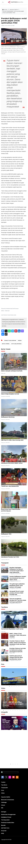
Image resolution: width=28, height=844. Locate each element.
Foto (2, 664)
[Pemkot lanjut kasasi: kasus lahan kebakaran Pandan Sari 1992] (14, 547)
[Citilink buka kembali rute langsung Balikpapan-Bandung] (14, 407)
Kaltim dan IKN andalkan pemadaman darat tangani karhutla (13, 704)
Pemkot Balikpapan (10, 340)
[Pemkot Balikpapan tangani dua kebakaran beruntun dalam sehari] (14, 453)
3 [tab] (14, 686)
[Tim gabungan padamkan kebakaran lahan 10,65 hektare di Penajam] (4, 586)
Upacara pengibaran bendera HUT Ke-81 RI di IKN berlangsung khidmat (17, 600)
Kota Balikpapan (16, 343)
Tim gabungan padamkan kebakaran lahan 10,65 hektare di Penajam (17, 585)
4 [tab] (16, 686)
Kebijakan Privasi (6, 817)
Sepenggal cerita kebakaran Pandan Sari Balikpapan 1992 (14, 533)
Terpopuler (5, 563)
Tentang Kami (5, 820)
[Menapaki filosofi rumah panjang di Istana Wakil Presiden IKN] (4, 593)
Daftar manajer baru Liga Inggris (12, 758)
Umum (3, 805)
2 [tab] (11, 686)
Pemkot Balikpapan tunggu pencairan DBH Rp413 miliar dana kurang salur (13, 439)
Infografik (4, 712)
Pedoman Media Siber (7, 822)
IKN (2, 808)
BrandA (3, 825)
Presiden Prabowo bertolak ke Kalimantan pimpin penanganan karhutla (17, 650)
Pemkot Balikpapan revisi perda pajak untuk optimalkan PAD (13, 12)
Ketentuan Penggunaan (8, 814)
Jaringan (3, 811)
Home (6, 9)
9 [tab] (22, 710)
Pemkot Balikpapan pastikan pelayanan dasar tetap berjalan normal (13, 393)
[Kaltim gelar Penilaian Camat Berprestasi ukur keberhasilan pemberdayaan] (14, 499)
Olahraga (4, 802)
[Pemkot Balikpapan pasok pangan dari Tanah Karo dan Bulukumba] (14, 476)
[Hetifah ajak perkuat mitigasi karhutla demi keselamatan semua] (4, 658)
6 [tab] (15, 710)
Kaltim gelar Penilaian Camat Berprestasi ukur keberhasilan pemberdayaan (10, 509)
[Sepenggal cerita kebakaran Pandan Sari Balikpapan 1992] (14, 524)
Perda (20, 340)
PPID (2, 833)
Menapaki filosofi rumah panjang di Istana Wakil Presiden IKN (16, 593)
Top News (4, 607)
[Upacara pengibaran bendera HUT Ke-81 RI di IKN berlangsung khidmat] (4, 601)
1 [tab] (9, 686)
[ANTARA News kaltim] (15, 2)
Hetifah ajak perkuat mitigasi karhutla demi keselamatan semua (16, 657)
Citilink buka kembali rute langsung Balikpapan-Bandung (12, 416)
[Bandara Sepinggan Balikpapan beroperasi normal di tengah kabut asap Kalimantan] (4, 570)
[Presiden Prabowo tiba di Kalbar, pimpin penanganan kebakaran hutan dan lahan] (4, 643)
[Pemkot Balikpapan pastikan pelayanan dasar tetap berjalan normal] (14, 384)
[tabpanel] (14, 676)
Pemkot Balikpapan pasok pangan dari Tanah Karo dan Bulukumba (13, 485)
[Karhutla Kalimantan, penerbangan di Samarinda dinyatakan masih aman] (14, 619)
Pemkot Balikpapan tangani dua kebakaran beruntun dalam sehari (12, 462)
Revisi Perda (5, 343)
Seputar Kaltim (14, 9)
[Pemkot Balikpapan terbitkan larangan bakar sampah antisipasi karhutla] (14, 361)
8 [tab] (20, 710)
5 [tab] (18, 686)
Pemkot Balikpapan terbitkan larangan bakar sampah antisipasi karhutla (13, 370)
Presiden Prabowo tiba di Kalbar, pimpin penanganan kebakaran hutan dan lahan (17, 642)
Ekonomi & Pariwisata (7, 799)
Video (3, 688)
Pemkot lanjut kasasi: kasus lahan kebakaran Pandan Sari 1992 (11, 556)
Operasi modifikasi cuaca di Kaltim (13, 681)
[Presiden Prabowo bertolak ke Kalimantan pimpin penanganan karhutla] (4, 650)
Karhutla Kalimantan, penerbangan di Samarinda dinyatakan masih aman (13, 628)
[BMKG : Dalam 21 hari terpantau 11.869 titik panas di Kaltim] (4, 636)
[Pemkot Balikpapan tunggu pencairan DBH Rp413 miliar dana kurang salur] (14, 430)
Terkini (3, 782)
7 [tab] (17, 710)
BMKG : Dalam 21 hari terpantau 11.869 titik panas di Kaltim (17, 635)
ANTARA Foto (5, 828)
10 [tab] (24, 710)
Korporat (3, 830)
